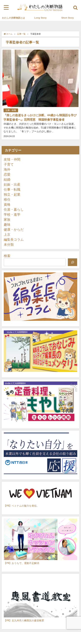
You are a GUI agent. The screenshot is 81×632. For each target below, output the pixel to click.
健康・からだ (14, 229)
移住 (7, 199)
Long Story (40, 17)
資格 (7, 204)
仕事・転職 (11, 110)
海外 (7, 169)
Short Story (67, 17)
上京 (7, 234)
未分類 (9, 244)
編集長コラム (14, 239)
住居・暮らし (14, 209)
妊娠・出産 (12, 184)
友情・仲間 (12, 159)
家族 (7, 219)
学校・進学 (12, 214)
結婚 (7, 179)
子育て (9, 164)
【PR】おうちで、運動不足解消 (21, 563)
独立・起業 (12, 194)
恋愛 (7, 174)
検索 (7, 255)
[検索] (72, 262)
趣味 (7, 224)
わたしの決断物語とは (13, 17)
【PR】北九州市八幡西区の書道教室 (24, 620)
